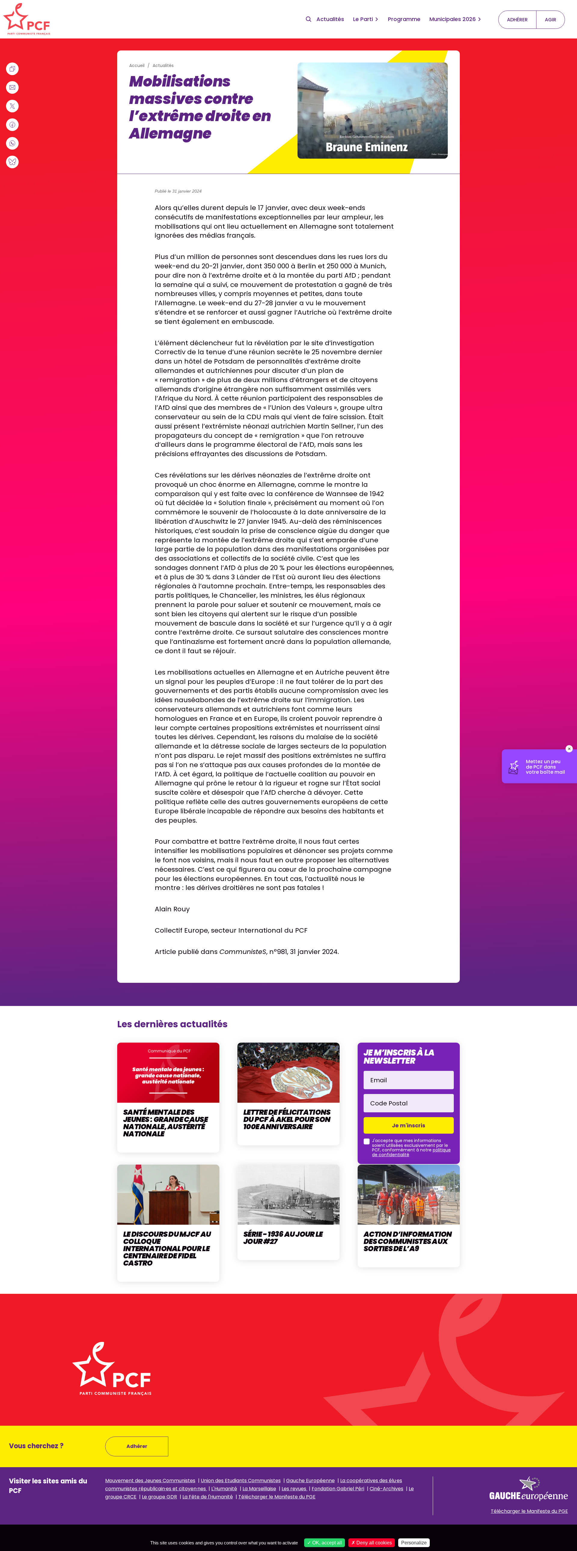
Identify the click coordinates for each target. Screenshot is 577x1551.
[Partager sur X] (12, 106)
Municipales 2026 (452, 19)
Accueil (137, 65)
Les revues (294, 1488)
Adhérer (137, 1446)
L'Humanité (224, 1488)
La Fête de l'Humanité (207, 1496)
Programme (404, 19)
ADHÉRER (517, 19)
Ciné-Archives (386, 1488)
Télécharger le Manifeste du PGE (277, 1496)
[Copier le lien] (12, 68)
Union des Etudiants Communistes (241, 1480)
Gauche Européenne (310, 1480)
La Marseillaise (259, 1488)
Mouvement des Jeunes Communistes (150, 1480)
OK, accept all (326, 1542)
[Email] (12, 87)
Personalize (414, 1542)
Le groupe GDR (159, 1496)
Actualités (330, 19)
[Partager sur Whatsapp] (12, 143)
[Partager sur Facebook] (12, 124)
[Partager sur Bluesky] (12, 162)
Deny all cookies (373, 1542)
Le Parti (363, 19)
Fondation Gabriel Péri (338, 1488)
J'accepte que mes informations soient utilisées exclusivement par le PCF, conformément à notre (411, 1147)
